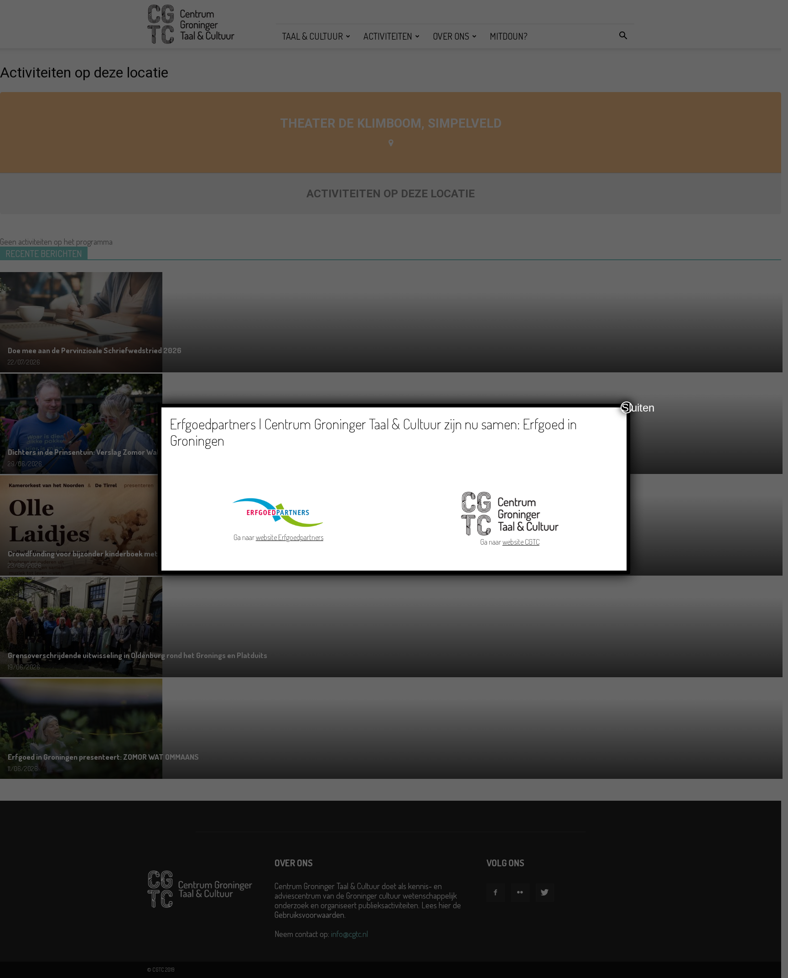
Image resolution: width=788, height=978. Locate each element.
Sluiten (627, 407)
